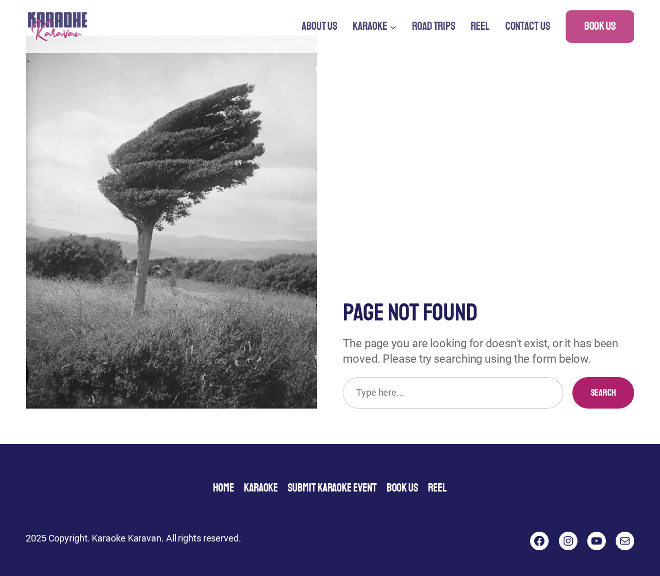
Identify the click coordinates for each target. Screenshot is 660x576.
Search (603, 392)
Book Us (600, 26)
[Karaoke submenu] (393, 26)
